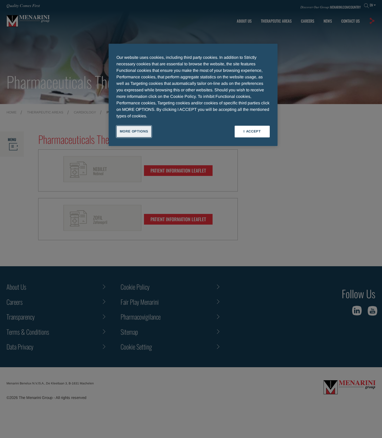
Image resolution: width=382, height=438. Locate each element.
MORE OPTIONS (134, 131)
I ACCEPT (252, 131)
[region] (193, 95)
